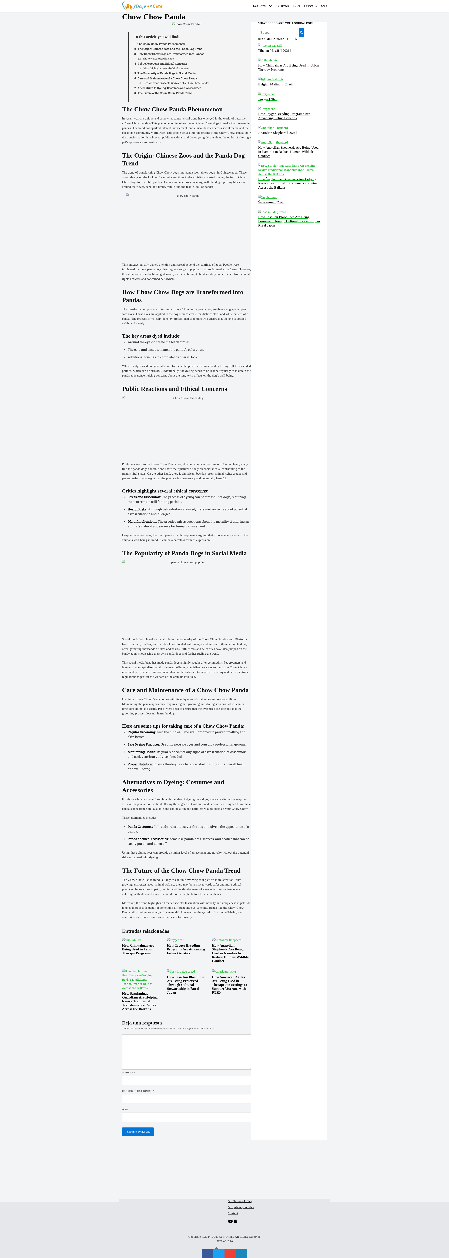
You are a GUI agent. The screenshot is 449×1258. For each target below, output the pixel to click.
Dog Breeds (259, 5)
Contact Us (310, 5)
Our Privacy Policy (240, 1201)
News (296, 5)
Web (125, 1109)
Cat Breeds (282, 5)
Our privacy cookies (241, 1207)
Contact (233, 1213)
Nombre (128, 1072)
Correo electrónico (138, 1091)
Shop (324, 5)
